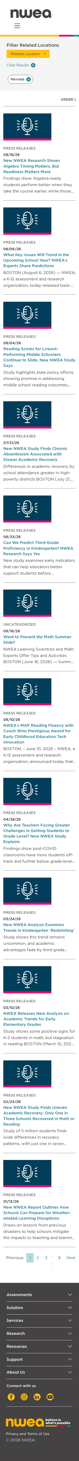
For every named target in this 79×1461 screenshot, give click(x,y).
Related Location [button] (25, 54)
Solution (15, 1307)
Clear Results (18, 65)
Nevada (17, 79)
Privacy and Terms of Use (27, 1433)
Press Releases (19, 148)
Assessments (19, 1294)
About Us (16, 1372)
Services (15, 1320)
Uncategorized (19, 624)
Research (16, 1333)
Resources (17, 1346)
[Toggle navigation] (17, 26)
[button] (75, 99)
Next (70, 1257)
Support (15, 1359)
